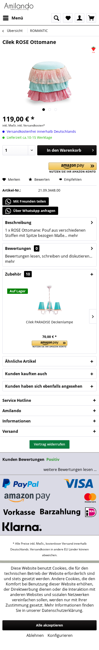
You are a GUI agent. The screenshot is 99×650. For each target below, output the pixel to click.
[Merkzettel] (68, 18)
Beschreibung (18, 222)
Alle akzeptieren (49, 625)
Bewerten (41, 179)
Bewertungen (18, 248)
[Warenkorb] (91, 18)
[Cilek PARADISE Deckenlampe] (49, 300)
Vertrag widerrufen (49, 444)
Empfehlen (72, 179)
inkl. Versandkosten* (31, 125)
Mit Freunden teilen (29, 201)
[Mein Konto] (79, 18)
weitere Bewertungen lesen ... (70, 469)
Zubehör (17, 274)
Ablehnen (35, 635)
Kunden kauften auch (26, 373)
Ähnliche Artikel (20, 361)
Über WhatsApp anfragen (33, 210)
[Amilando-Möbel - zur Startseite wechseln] (18, 6)
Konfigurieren (60, 635)
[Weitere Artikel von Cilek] (93, 49)
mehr (72, 235)
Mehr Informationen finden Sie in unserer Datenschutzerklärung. (55, 607)
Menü (17, 18)
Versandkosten (40, 549)
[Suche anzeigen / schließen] (56, 18)
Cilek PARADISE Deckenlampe (49, 322)
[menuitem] (12, 18)
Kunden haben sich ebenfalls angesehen (43, 386)
